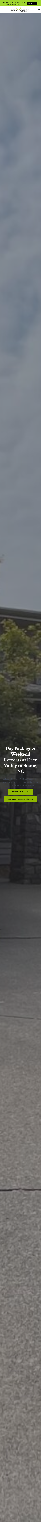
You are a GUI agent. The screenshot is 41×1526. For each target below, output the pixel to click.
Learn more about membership (20, 799)
